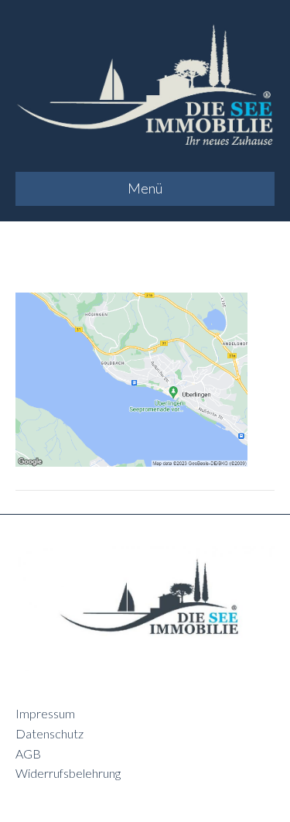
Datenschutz (49, 733)
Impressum (45, 713)
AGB (28, 753)
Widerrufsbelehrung (68, 772)
